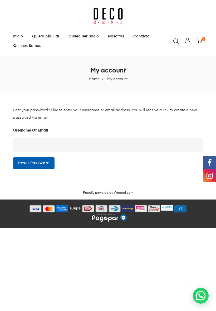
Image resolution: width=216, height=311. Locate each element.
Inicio (18, 36)
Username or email (30, 130)
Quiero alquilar (45, 36)
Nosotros (116, 36)
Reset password (34, 163)
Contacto (141, 36)
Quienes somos (27, 46)
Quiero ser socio (83, 36)
